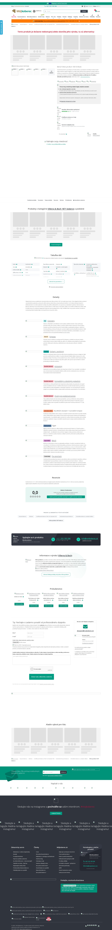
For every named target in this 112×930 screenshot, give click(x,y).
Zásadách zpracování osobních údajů (47, 684)
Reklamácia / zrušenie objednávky (21, 852)
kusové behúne (74, 450)
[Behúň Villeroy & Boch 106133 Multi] (15, 72)
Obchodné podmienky (64, 865)
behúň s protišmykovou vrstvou (67, 447)
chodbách (72, 443)
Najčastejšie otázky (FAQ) (19, 865)
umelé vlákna (67, 332)
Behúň (54, 440)
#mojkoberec (88, 806)
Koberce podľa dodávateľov (65, 856)
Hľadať (84, 11)
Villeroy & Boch (96, 135)
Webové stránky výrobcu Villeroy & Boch (44, 570)
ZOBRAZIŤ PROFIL (56, 813)
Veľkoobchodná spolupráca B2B (66, 858)
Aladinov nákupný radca (42, 863)
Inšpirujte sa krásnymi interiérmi (67, 852)
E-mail (14, 636)
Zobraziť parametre (85, 76)
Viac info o (52, 775)
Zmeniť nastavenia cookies (65, 870)
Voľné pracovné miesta (64, 872)
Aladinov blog (39, 858)
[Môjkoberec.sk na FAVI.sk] (48, 918)
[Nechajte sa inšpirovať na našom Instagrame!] (56, 800)
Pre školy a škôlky (63, 861)
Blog (12, 6)
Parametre (40, 200)
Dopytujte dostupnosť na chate (68, 101)
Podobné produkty (31, 200)
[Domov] (15, 24)
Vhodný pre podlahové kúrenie (65, 396)
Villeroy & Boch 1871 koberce (61, 208)
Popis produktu (48, 200)
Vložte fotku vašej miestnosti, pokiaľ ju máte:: (23, 640)
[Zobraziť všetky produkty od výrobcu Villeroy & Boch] (29, 565)
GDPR (60, 868)
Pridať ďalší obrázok (26, 645)
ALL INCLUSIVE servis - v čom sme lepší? (22, 861)
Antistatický (58, 366)
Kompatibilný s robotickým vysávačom (67, 381)
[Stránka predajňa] (33, 890)
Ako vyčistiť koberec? (41, 872)
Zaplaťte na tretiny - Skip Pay (20, 863)
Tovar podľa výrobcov (64, 854)
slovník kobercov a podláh (71, 258)
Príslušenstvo (68, 200)
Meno (14, 633)
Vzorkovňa (19, 6)
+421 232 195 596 (51, 6)
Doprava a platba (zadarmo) (20, 858)
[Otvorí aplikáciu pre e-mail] (78, 539)
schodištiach (46, 445)
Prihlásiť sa (89, 6)
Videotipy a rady (40, 861)
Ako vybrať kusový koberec (42, 854)
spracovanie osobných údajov (55, 775)
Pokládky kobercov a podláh (20, 870)
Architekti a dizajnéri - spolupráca (67, 863)
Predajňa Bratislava (18, 856)
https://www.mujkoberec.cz (26, 929)
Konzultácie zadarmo (79, 200)
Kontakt (27, 6)
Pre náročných (57, 456)
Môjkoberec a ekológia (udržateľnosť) (45, 856)
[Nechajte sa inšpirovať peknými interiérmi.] (56, 704)
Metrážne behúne (80, 448)
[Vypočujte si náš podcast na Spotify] (40, 918)
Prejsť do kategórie (56, 244)
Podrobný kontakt (90, 868)
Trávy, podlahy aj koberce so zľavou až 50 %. (50, 21)
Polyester (52, 337)
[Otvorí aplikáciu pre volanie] (53, 539)
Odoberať (63, 772)
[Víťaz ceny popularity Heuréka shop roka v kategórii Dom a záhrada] (27, 11)
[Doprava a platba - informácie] (56, 908)
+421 (63, 538)
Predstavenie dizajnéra (87, 643)
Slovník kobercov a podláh (42, 868)
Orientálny (51, 321)
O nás (37, 852)
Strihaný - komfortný (57, 351)
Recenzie (56, 200)
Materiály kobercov (40, 870)
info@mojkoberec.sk (89, 538)
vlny (81, 330)
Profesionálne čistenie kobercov (21, 868)
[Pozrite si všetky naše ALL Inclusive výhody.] (15, 918)
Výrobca (62, 200)
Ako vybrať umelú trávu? (42, 865)
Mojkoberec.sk (36, 927)
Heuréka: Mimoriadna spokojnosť (70, 109)
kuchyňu (62, 452)
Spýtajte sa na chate (87, 540)
